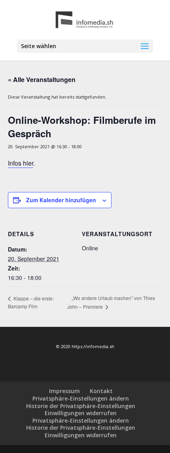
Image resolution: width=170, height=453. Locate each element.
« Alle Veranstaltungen (42, 79)
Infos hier (20, 163)
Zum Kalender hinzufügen (61, 200)
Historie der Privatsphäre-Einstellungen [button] (80, 406)
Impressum (64, 391)
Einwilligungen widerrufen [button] (81, 413)
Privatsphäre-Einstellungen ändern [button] (80, 398)
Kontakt (101, 391)
